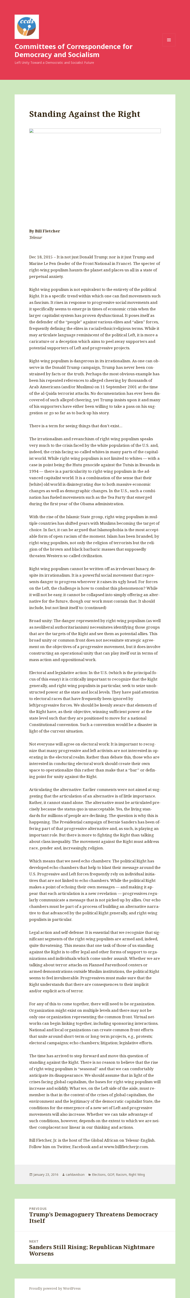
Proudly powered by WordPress (55, 1288)
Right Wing (137, 1174)
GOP (111, 1174)
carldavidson (75, 1174)
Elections (99, 1174)
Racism (121, 1174)
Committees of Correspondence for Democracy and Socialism (74, 50)
